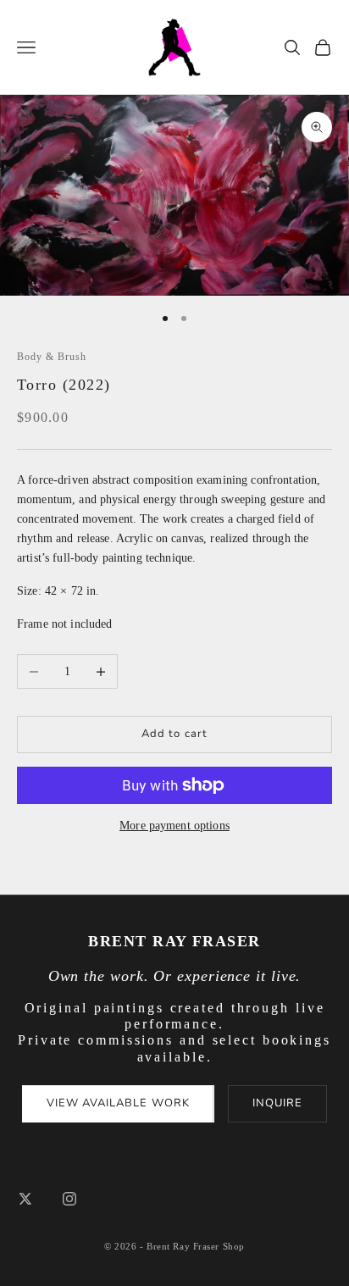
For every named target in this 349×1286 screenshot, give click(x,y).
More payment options (174, 825)
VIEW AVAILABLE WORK (118, 1103)
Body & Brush (51, 357)
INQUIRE (277, 1103)
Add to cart (174, 733)
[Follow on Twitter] (25, 1198)
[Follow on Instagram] (69, 1198)
